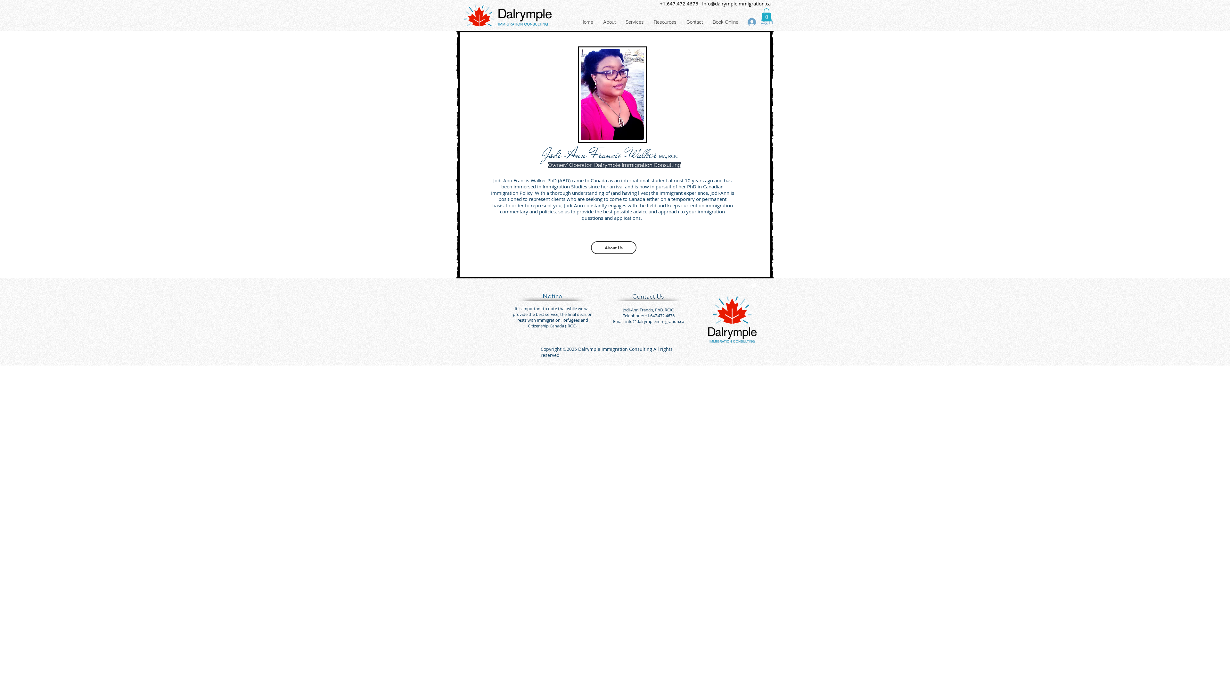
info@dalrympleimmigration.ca (654, 321)
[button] (766, 14)
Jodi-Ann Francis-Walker (598, 154)
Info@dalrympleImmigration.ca (736, 3)
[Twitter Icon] (753, 285)
